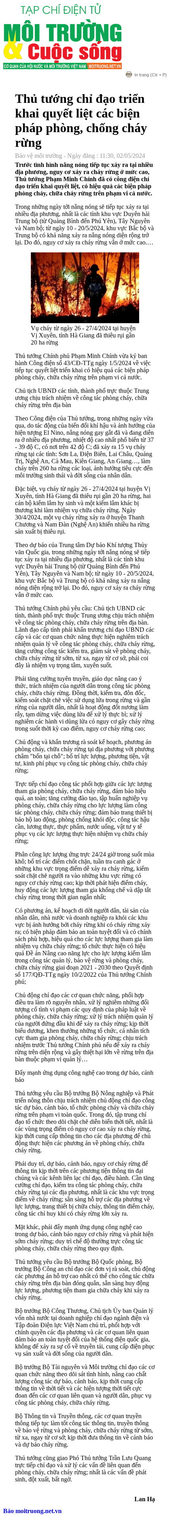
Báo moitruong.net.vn (32, 1511)
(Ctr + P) (150, 74)
